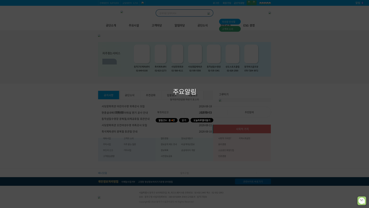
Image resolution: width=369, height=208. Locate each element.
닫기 (184, 120)
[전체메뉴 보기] (269, 24)
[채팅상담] (362, 201)
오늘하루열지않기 (201, 120)
